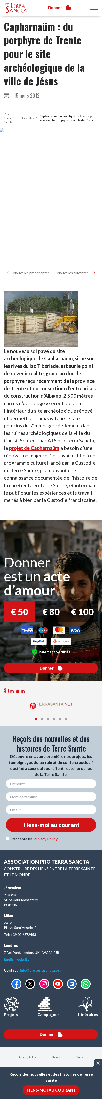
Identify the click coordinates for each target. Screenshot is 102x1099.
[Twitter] (30, 984)
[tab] (36, 719)
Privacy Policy (45, 838)
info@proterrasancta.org (40, 970)
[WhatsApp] (86, 984)
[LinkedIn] (72, 984)
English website (16, 959)
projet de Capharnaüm (34, 448)
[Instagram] (44, 984)
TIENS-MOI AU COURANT (51, 1090)
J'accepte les (34, 838)
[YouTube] (58, 984)
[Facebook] (16, 984)
